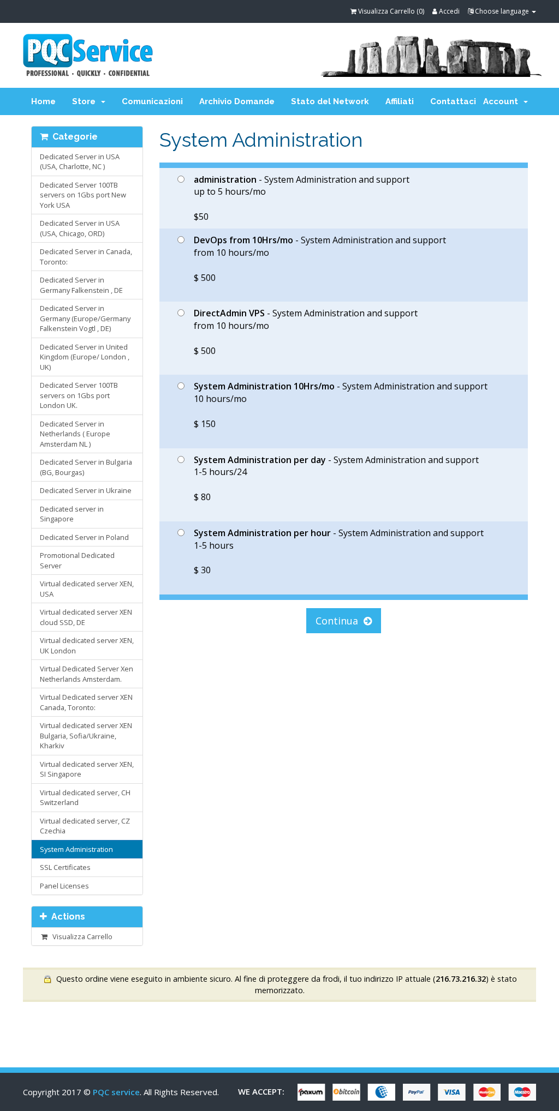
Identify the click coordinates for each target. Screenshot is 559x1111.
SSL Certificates (65, 867)
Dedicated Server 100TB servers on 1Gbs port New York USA (83, 195)
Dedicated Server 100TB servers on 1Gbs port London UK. (79, 395)
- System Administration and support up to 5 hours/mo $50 (301, 198)
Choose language (502, 11)
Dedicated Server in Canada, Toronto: (86, 257)
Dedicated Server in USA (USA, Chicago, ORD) (80, 228)
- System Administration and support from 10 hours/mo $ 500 (320, 259)
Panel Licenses (64, 886)
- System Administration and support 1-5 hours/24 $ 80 (336, 478)
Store (86, 101)
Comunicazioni (152, 101)
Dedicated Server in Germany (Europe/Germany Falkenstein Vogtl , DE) (85, 318)
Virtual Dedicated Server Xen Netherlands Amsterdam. (86, 674)
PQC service (116, 1091)
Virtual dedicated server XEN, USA (87, 589)
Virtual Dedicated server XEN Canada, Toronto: (86, 702)
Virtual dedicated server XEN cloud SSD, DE (86, 617)
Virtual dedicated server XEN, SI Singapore (87, 769)
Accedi (448, 11)
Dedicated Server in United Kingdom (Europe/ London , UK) (84, 357)
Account (502, 101)
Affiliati (399, 101)
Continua (340, 620)
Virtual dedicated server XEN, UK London (87, 645)
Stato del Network (330, 101)
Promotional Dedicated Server (77, 560)
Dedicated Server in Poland (84, 537)
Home (43, 101)
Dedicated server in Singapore (72, 514)
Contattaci (453, 101)
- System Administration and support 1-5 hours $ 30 (339, 551)
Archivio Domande (237, 101)
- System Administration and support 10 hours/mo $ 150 (340, 405)
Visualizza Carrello (80, 936)
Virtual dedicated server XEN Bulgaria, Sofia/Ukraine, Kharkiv (86, 735)
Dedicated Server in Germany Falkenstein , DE (81, 285)
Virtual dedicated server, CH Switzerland (85, 798)
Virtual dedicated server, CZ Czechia (85, 826)
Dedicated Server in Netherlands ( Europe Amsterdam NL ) (75, 434)
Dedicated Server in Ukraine (86, 490)
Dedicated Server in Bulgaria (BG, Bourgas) (86, 467)
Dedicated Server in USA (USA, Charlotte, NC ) (80, 162)
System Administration (76, 849)
